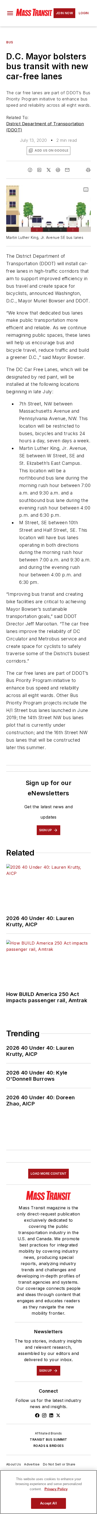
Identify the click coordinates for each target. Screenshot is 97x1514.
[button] (10, 13)
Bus (9, 42)
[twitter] (48, 169)
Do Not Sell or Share (59, 1464)
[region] (48, 1492)
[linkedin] (39, 169)
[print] (88, 169)
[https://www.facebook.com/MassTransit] (37, 1415)
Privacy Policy (56, 1489)
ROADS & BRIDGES (48, 1446)
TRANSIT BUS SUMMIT (48, 1439)
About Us (13, 1464)
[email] (67, 169)
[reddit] (58, 169)
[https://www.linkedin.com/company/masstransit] (51, 1415)
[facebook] (30, 169)
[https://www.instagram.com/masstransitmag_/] (44, 1415)
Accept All (48, 1503)
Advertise (32, 1464)
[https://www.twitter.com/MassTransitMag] (58, 1415)
